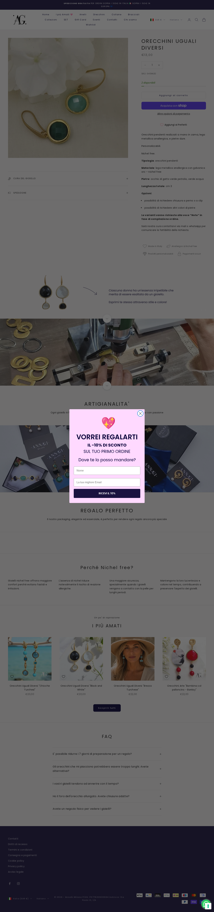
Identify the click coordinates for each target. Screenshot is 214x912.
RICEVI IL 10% (107, 493)
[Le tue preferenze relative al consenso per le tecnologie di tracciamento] (208, 906)
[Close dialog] (140, 413)
